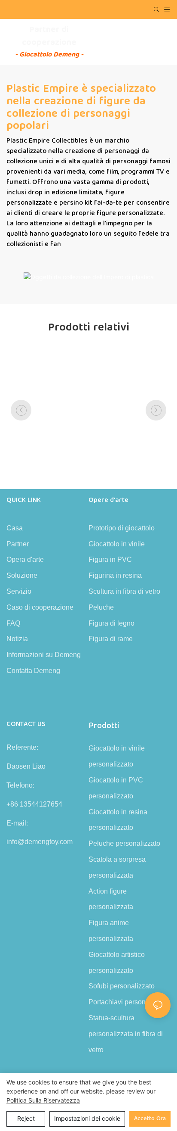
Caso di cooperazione (39, 607)
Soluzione (21, 575)
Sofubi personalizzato (121, 986)
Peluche (101, 607)
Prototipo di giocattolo (121, 528)
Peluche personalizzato (124, 843)
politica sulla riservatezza (43, 1100)
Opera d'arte (25, 559)
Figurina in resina (115, 575)
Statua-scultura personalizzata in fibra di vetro (125, 1033)
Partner (17, 544)
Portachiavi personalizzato (128, 1002)
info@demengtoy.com (39, 841)
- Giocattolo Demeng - (49, 54)
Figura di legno (111, 623)
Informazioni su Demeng (43, 654)
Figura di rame (110, 638)
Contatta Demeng (33, 670)
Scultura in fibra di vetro (124, 591)
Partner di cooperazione (49, 35)
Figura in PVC (110, 559)
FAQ (13, 623)
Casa (14, 528)
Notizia (17, 638)
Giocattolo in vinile (116, 544)
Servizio (18, 591)
